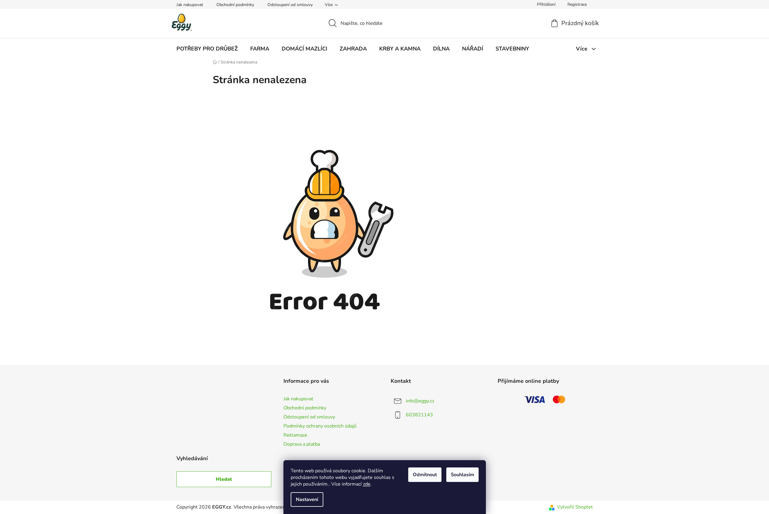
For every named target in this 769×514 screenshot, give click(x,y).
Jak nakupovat (189, 5)
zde (366, 484)
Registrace (577, 4)
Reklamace (295, 435)
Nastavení (307, 499)
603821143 (419, 415)
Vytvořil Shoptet (575, 507)
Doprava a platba (301, 444)
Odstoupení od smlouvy (290, 5)
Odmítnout (425, 474)
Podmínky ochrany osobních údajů (320, 426)
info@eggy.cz (420, 401)
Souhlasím (462, 474)
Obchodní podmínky (235, 5)
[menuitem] (207, 48)
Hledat (224, 479)
